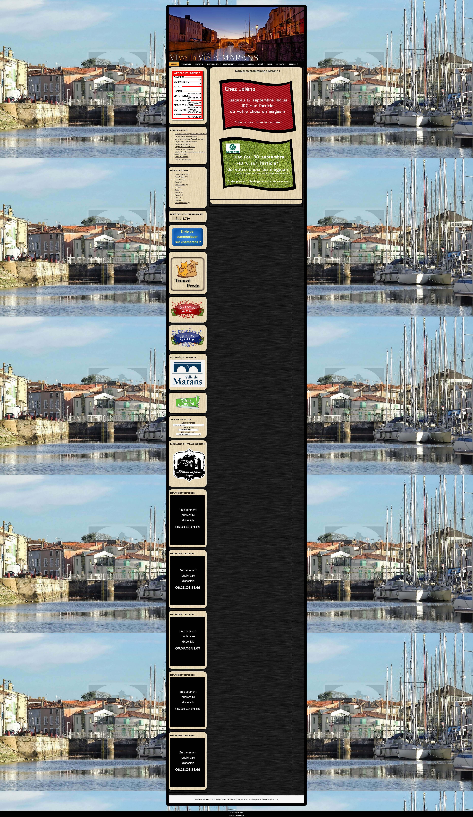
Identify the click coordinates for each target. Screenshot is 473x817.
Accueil (174, 64)
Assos (241, 64)
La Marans (178, 200)
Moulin (177, 192)
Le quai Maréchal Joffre (183, 159)
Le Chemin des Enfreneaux (184, 149)
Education (280, 64)
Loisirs (251, 64)
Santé (260, 64)
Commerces (186, 64)
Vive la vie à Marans (202, 799)
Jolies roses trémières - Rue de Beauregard (189, 139)
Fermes (292, 64)
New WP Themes (229, 799)
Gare (176, 197)
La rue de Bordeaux (181, 157)
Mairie (269, 64)
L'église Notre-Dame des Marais (186, 136)
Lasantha (251, 799)
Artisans (199, 64)
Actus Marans (179, 177)
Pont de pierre (180, 184)
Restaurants (213, 64)
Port (176, 187)
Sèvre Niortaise (180, 174)
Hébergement (228, 64)
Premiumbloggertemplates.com (267, 799)
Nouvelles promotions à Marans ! (257, 71)
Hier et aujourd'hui (181, 203)
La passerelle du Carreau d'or (185, 147)
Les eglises (179, 179)
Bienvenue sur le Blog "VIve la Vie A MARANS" (191, 134)
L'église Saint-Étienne (182, 144)
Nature (177, 195)
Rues (177, 182)
